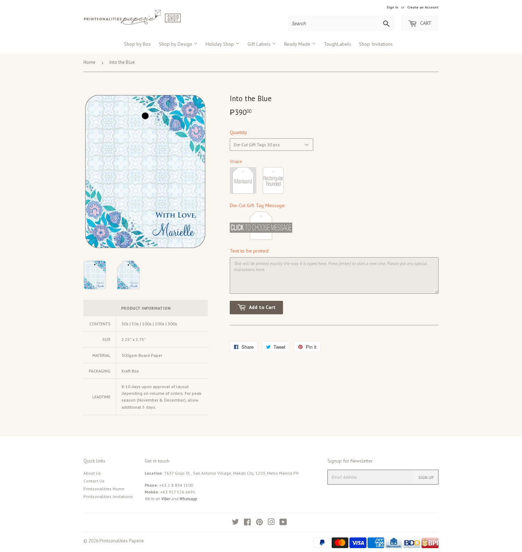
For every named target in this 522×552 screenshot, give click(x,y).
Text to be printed (249, 251)
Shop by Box (137, 44)
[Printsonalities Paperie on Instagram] (271, 523)
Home (89, 62)
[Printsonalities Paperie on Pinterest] (259, 523)
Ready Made (298, 44)
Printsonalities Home (103, 488)
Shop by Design (176, 44)
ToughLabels (337, 44)
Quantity (238, 132)
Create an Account (423, 7)
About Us (92, 473)
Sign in (392, 7)
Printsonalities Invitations (108, 496)
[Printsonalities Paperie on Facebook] (247, 523)
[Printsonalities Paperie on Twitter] (235, 523)
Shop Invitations (376, 44)
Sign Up (426, 477)
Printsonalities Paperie (121, 541)
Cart (425, 23)
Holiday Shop (220, 44)
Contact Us (93, 481)
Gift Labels (260, 44)
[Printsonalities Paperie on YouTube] (283, 523)
